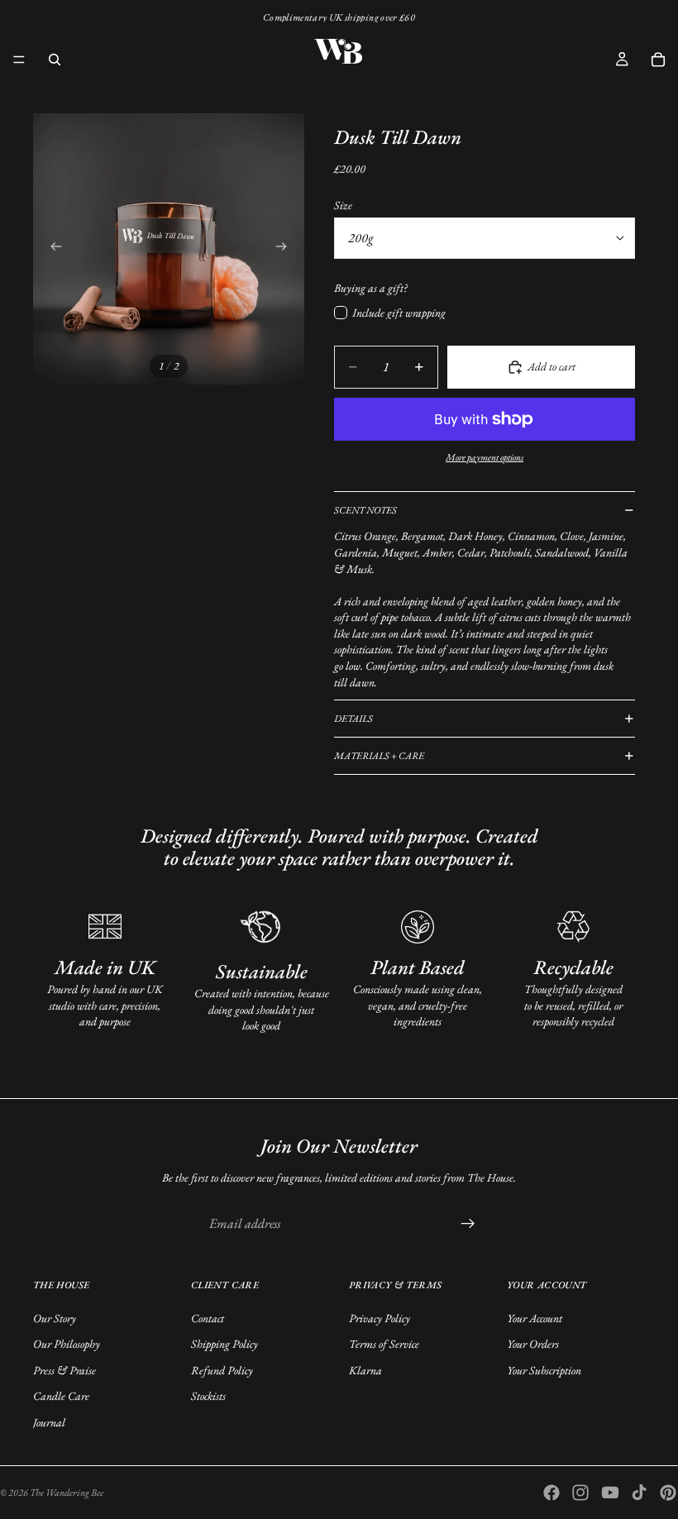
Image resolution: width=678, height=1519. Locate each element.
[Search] (54, 59)
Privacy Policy (379, 1318)
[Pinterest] (668, 1492)
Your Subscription (544, 1370)
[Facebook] (551, 1492)
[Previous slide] (51, 249)
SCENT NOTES (365, 510)
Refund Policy (222, 1370)
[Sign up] (468, 1223)
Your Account (534, 1318)
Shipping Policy (224, 1343)
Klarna (365, 1370)
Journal (49, 1422)
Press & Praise (64, 1370)
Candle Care (61, 1395)
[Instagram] (580, 1492)
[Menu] (19, 60)
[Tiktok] (639, 1492)
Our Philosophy (66, 1343)
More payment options (484, 457)
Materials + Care (379, 755)
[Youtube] (610, 1492)
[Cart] (658, 59)
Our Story (54, 1318)
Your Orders (533, 1343)
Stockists (208, 1395)
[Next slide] (286, 249)
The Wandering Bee (66, 1492)
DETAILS (353, 718)
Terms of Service (384, 1343)
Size (343, 205)
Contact (207, 1318)
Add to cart (551, 366)
